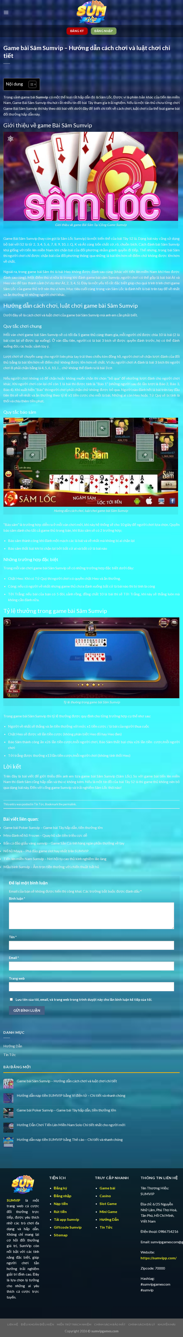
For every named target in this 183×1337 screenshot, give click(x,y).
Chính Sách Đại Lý (141, 1324)
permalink (69, 804)
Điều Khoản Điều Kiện (37, 1324)
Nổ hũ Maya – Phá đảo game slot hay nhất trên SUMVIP (46, 851)
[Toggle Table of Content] (30, 84)
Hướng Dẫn (12, 1046)
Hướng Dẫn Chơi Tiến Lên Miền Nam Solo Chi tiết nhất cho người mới (71, 1125)
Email (14, 958)
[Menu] (6, 12)
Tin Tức (39, 804)
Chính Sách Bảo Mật (109, 1324)
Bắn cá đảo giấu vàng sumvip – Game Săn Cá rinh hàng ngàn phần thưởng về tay (63, 843)
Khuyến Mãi (167, 1324)
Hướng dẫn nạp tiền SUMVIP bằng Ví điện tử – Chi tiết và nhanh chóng (71, 1095)
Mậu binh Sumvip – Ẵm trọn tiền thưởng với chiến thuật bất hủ (51, 867)
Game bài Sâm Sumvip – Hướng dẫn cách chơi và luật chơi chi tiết (67, 1081)
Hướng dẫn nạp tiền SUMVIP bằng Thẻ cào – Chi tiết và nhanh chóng (70, 1139)
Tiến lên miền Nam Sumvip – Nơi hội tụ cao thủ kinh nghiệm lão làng (54, 859)
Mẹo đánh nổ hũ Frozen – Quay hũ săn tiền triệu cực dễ (45, 835)
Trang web (17, 978)
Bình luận (17, 898)
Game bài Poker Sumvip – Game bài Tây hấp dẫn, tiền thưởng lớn (53, 827)
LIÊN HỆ (12, 1324)
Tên (13, 937)
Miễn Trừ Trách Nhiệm (74, 1324)
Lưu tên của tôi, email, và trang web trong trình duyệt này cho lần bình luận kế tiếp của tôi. (84, 999)
